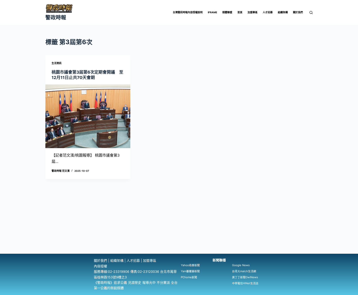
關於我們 (298, 12)
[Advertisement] (179, 223)
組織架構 (283, 12)
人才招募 (268, 12)
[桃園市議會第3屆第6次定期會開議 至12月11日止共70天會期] (87, 116)
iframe (212, 12)
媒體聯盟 (227, 12)
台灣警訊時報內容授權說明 (188, 12)
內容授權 (100, 266)
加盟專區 (253, 12)
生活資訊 (57, 63)
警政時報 (55, 17)
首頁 (239, 12)
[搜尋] (311, 12)
